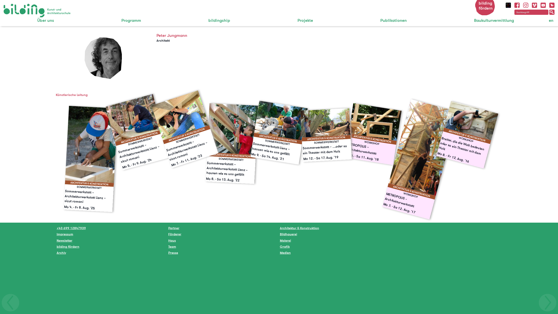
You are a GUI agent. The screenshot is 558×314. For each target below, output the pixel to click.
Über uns (45, 20)
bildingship (219, 20)
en (551, 20)
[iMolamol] (508, 5)
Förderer (174, 234)
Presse (173, 253)
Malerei (285, 240)
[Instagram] (525, 5)
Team (172, 246)
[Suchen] (552, 12)
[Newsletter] (552, 5)
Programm (131, 20)
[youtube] (543, 5)
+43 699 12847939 (71, 228)
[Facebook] (517, 5)
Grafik (285, 246)
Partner (173, 228)
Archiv (61, 253)
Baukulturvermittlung (494, 20)
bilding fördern (486, 6)
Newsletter (64, 240)
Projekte (305, 20)
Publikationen (393, 20)
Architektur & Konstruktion (299, 228)
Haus (172, 240)
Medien (285, 253)
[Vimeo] (534, 5)
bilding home (13, 6)
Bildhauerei (288, 234)
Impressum (65, 234)
